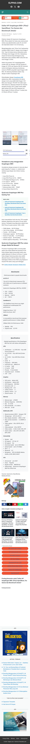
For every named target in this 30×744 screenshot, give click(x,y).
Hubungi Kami (24, 738)
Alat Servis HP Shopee (9, 704)
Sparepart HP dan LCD (15, 562)
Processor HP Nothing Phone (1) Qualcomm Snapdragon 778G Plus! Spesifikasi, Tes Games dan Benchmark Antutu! (7, 523)
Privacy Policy (6, 738)
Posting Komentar (6, 35)
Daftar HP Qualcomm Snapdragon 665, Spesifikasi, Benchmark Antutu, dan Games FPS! (15, 209)
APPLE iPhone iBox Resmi (15, 566)
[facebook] (11, 7)
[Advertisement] (15, 113)
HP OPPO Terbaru (15, 555)
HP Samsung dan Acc (15, 552)
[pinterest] (15, 504)
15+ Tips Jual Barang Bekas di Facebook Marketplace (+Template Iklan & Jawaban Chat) (14, 669)
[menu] (3, 12)
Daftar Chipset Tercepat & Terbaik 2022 (15, 264)
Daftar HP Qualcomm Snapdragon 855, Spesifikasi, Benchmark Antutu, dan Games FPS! (15, 203)
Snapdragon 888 (18, 77)
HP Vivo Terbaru (15, 559)
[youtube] (18, 7)
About (17, 738)
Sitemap (13, 738)
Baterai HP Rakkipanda (15, 569)
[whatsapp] (20, 504)
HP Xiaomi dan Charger (15, 548)
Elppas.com (15, 3)
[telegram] (25, 504)
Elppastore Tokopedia (9, 701)
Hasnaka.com (23, 741)
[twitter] (15, 7)
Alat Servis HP (15, 573)
